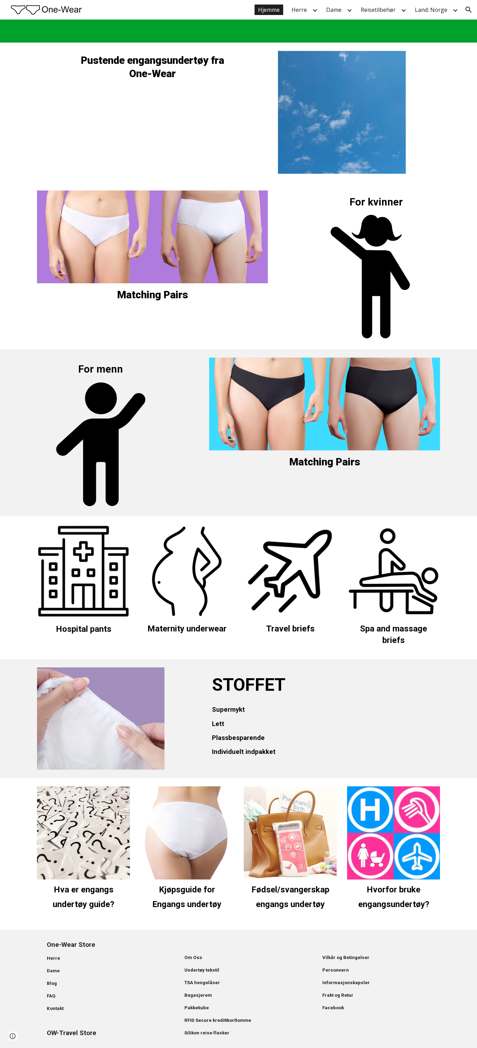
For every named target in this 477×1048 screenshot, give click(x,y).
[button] (468, 9)
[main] (152, 67)
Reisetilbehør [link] (378, 10)
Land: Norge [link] (431, 10)
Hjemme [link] (269, 10)
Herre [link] (299, 10)
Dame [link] (334, 10)
